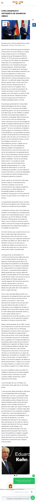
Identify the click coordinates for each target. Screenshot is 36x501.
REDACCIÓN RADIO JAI (17, 45)
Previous (4, 460)
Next (27, 460)
